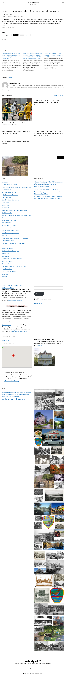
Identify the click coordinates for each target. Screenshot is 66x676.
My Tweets (5, 340)
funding (14, 392)
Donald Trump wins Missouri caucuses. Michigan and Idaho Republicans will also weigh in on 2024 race (48, 133)
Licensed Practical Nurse (9, 228)
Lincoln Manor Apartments (10, 230)
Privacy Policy (6, 253)
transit (7, 396)
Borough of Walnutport (9, 192)
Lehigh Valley (13, 394)
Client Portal (6, 202)
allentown (4, 392)
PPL (24, 394)
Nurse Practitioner (7, 248)
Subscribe (39, 294)
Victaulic (4, 277)
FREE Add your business (10, 195)
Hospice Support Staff (9, 220)
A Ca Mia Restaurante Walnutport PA (14, 266)
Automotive (5, 182)
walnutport (16, 396)
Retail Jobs (5, 274)
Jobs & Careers (6, 223)
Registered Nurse (7, 261)
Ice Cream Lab (7, 269)
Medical (4, 235)
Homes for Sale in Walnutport (12, 259)
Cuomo (11, 392)
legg (7, 394)
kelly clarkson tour (27, 392)
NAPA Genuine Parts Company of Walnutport (17, 187)
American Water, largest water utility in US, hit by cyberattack (16, 132)
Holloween (19, 392)
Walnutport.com (6, 325)
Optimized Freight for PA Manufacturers (12, 286)
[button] (13, 355)
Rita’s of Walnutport (9, 271)
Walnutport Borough (13, 399)
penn (20, 394)
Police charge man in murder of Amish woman (15, 143)
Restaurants (5, 264)
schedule (27, 394)
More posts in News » (59, 95)
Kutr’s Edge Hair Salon (9, 225)
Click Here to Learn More (19, 331)
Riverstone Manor (8, 241)
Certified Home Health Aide (10, 200)
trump (10, 396)
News (3, 246)
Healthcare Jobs (7, 213)
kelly (22, 392)
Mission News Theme (28, 673)
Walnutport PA (33, 2)
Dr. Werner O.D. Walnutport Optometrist (15, 238)
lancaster (4, 394)
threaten (3, 396)
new (17, 394)
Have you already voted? (41, 187)
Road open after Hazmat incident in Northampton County (14, 124)
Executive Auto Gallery (10, 184)
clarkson (8, 392)
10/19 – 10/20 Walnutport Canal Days (46, 189)
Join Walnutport (8, 197)
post (22, 394)
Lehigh (9, 394)
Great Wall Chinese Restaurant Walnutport (15, 210)
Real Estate (5, 256)
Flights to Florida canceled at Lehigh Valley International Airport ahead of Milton (47, 102)
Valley (12, 396)
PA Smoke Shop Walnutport (10, 251)
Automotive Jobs (7, 190)
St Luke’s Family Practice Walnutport (14, 243)
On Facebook (38, 303)
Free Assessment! (15, 300)
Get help (40, 345)
